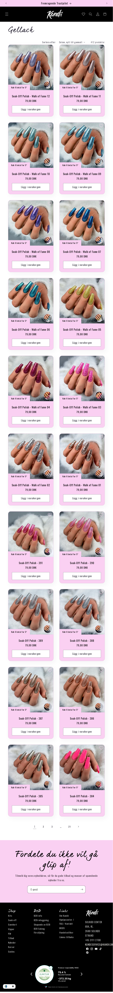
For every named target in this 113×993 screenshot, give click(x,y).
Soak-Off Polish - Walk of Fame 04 (31, 407)
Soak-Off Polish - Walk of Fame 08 (31, 251)
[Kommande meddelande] (107, 3)
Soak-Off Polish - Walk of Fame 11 (82, 96)
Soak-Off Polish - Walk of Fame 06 (31, 329)
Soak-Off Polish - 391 (31, 562)
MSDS (62, 928)
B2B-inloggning (41, 920)
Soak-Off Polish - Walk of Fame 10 (31, 173)
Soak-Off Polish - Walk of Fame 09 (82, 173)
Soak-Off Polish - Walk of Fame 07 (82, 251)
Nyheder (12, 942)
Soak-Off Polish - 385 (31, 796)
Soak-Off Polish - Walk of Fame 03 (82, 407)
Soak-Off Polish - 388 (82, 640)
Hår (9, 933)
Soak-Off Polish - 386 (82, 718)
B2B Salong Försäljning (39, 930)
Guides (11, 951)
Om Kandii (64, 915)
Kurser (11, 947)
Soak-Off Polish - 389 (31, 640)
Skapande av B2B (42, 924)
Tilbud (11, 938)
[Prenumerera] (81, 889)
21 (69, 826)
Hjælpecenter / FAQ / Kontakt (66, 921)
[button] (6, 14)
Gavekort (12, 924)
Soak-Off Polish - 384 (82, 796)
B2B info (38, 915)
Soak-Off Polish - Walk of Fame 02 (31, 485)
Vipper (11, 929)
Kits (10, 915)
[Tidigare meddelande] (6, 3)
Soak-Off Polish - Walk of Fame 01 (82, 485)
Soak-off (12, 920)
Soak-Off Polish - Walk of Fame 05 (82, 329)
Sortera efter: (49, 42)
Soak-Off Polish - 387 (31, 718)
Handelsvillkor (66, 932)
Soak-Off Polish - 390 (82, 562)
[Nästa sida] (78, 826)
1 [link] (34, 826)
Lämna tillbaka (66, 937)
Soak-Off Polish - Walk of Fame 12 (31, 96)
